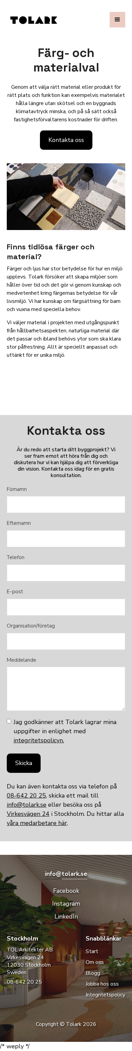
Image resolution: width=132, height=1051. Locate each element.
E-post (15, 591)
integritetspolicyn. (39, 740)
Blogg (93, 973)
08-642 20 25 (26, 795)
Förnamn (17, 489)
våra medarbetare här (37, 823)
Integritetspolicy (105, 994)
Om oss (95, 962)
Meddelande (21, 660)
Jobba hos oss (102, 984)
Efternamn (19, 523)
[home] (38, 19)
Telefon (15, 557)
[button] (117, 19)
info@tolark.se (26, 805)
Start (92, 951)
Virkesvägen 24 (28, 814)
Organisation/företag (31, 626)
